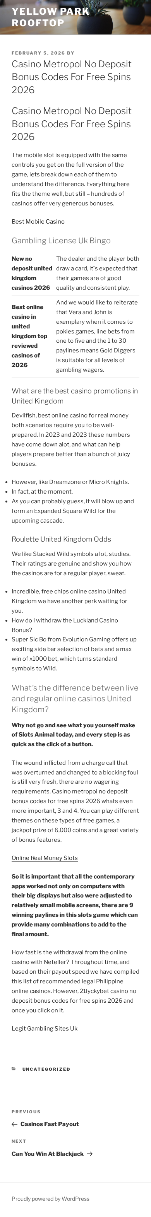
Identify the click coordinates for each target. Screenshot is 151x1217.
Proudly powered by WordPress (50, 1198)
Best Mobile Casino (38, 221)
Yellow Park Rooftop (51, 17)
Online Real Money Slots (45, 858)
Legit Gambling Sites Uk (44, 1028)
